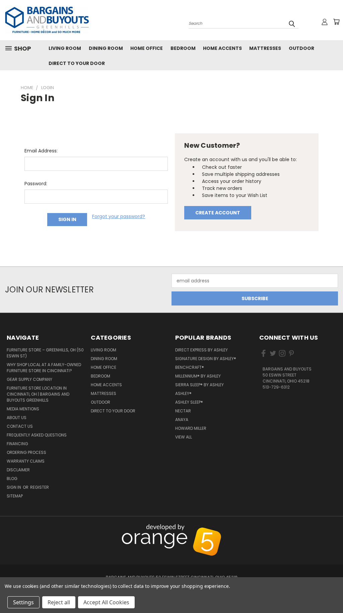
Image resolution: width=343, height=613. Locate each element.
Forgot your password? (118, 216)
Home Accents (222, 48)
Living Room (65, 48)
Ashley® (183, 393)
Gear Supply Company (29, 379)
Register (39, 487)
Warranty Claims (26, 461)
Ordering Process (26, 452)
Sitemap (15, 496)
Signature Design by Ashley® (205, 358)
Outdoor (301, 48)
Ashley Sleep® (189, 402)
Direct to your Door (77, 63)
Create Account (217, 212)
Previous (334, 528)
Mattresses (265, 48)
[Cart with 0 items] (336, 21)
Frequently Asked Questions (37, 435)
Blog (12, 478)
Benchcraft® (189, 367)
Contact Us (20, 426)
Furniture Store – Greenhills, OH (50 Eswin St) (45, 353)
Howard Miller (190, 428)
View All (183, 437)
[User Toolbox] (324, 21)
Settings (23, 602)
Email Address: (41, 150)
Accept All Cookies (106, 602)
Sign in (14, 487)
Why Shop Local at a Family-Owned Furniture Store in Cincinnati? (44, 367)
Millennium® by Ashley (198, 376)
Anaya (181, 419)
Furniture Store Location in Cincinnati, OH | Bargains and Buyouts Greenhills (38, 394)
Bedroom (183, 48)
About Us (16, 417)
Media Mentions (23, 409)
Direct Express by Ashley (201, 350)
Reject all (59, 602)
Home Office (146, 48)
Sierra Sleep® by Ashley (199, 385)
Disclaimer (18, 470)
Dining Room (106, 48)
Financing (17, 444)
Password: (35, 183)
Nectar (183, 411)
